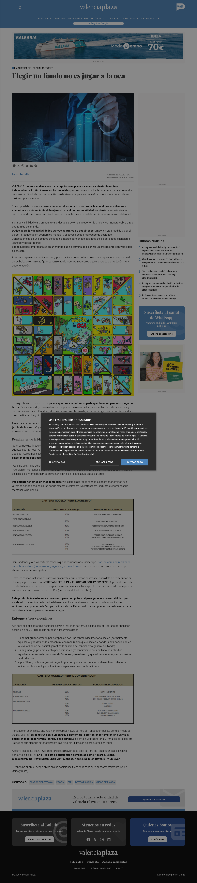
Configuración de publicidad (74, 450)
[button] (57, 462)
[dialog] (98, 442)
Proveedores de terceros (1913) (124, 435)
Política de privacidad (84, 454)
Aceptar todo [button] (135, 462)
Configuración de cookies (61, 454)
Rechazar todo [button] (104, 462)
